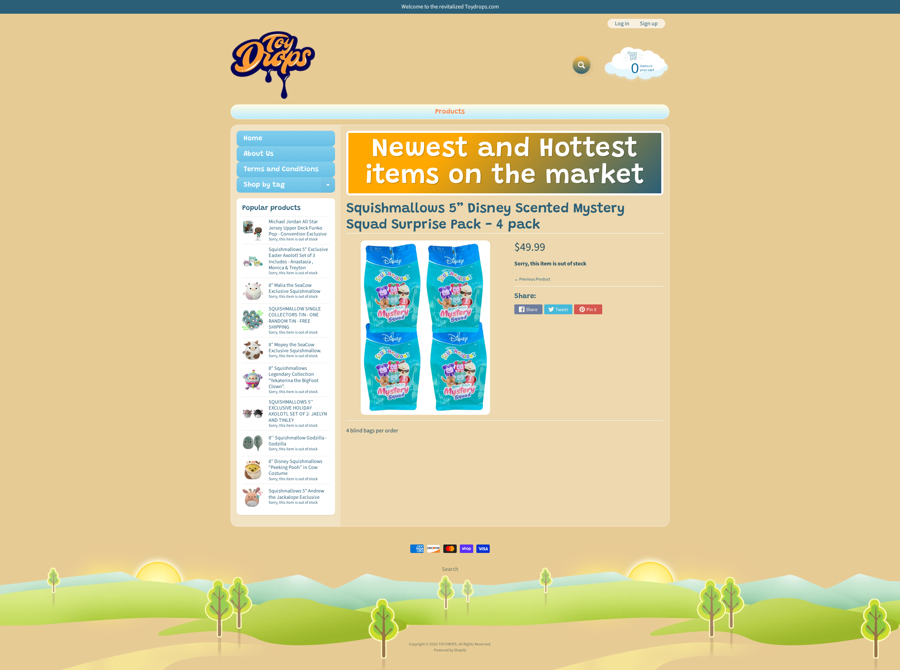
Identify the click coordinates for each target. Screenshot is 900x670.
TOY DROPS (447, 644)
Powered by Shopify (450, 650)
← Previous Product (532, 279)
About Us (259, 153)
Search (450, 569)
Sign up (649, 23)
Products (450, 111)
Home (253, 138)
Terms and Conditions (281, 169)
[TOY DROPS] (273, 65)
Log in (622, 23)
